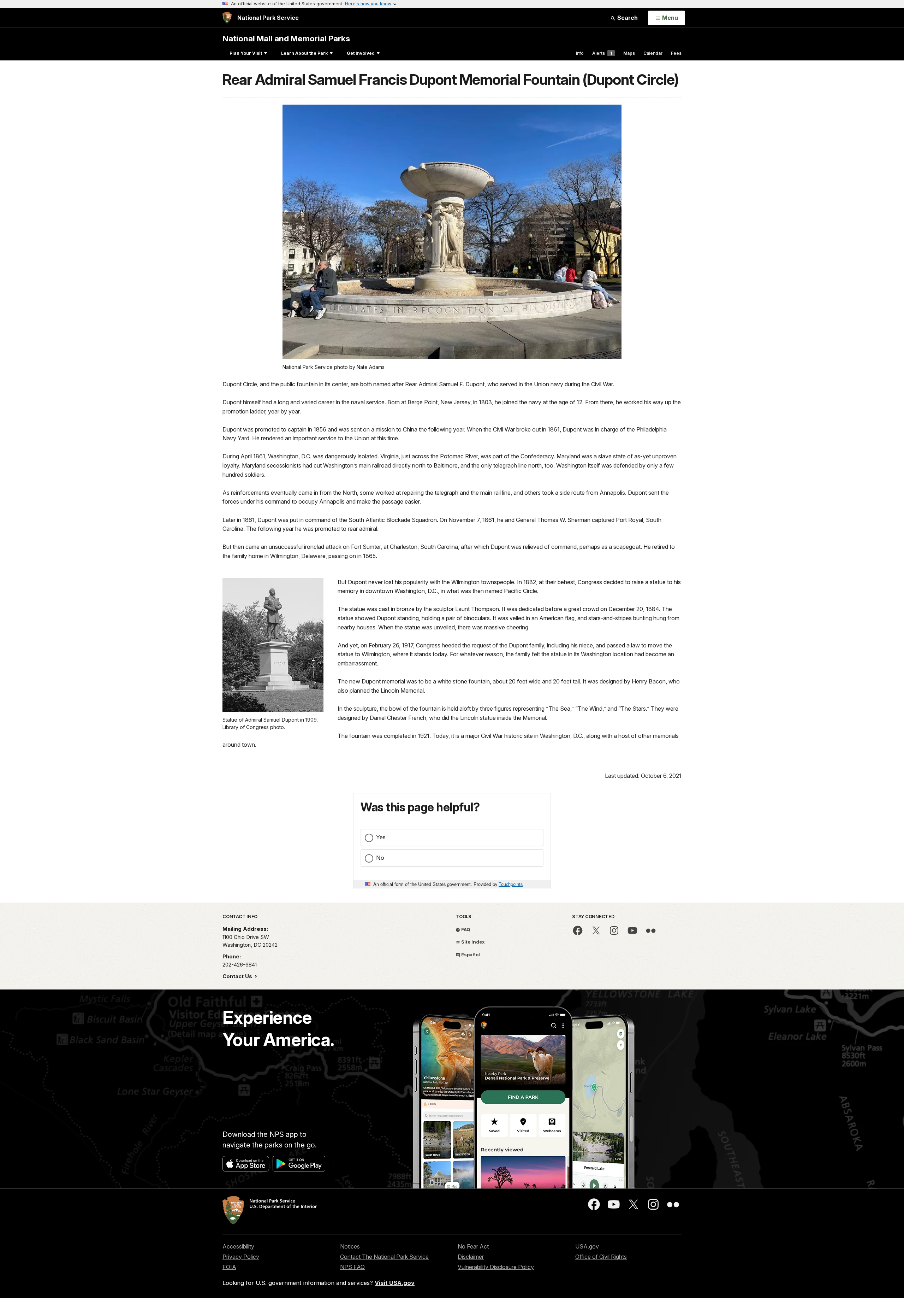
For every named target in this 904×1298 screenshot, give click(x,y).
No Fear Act (473, 1246)
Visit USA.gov (395, 1282)
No (380, 857)
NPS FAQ (352, 1266)
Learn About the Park (304, 53)
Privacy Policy (240, 1256)
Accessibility (238, 1246)
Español (470, 954)
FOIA (229, 1266)
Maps (629, 53)
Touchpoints (511, 884)
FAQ (465, 929)
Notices (350, 1246)
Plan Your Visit (246, 53)
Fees (676, 53)
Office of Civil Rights (601, 1256)
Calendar (652, 53)
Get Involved (361, 53)
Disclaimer (471, 1256)
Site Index (472, 942)
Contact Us (238, 976)
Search (627, 17)
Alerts (602, 53)
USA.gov (587, 1246)
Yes (381, 837)
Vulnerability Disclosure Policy (496, 1266)
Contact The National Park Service (384, 1256)
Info (580, 53)
